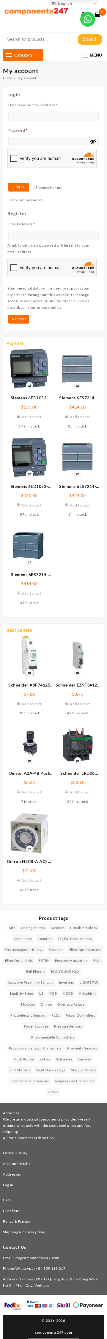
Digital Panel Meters (75, 939)
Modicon (28, 1004)
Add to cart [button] (31, 416)
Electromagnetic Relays (24, 949)
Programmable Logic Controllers (35, 1048)
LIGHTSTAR (89, 982)
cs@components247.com (37, 1258)
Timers (52, 1092)
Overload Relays (71, 1004)
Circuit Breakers (83, 928)
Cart (7, 1200)
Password (26, 130)
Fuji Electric (35, 971)
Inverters (66, 982)
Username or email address (41, 104)
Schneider (64, 1059)
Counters (45, 939)
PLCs (55, 1015)
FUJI (97, 960)
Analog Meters (33, 928)
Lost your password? (25, 200)
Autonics (58, 928)
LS (41, 993)
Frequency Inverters (71, 960)
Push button (24, 1059)
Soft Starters (20, 1070)
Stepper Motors (83, 1070)
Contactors (23, 939)
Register (19, 319)
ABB (12, 928)
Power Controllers (80, 1015)
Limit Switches (22, 993)
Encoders (56, 949)
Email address (29, 223)
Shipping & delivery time (24, 1232)
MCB (53, 993)
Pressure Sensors (68, 1026)
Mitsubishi (87, 993)
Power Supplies (36, 1026)
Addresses (12, 1174)
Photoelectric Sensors (28, 1015)
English (64, 3)
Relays (45, 1059)
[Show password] (93, 141)
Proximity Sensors (82, 1048)
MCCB (67, 993)
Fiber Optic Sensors (85, 949)
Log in (19, 187)
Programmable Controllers (53, 1037)
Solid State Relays (51, 1070)
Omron (46, 1004)
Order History (15, 1153)
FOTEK (44, 960)
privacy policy (49, 307)
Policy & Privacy (17, 1221)
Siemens (85, 1059)
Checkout (11, 1210)
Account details (16, 1163)
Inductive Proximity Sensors (31, 982)
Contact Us (14, 1247)
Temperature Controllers (75, 1081)
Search (89, 38)
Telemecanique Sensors (30, 1081)
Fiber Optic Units (19, 960)
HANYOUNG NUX (65, 971)
